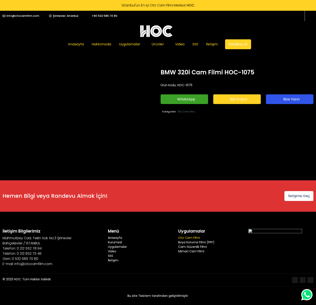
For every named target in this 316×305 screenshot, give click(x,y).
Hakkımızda (101, 44)
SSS (195, 44)
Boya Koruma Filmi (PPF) (196, 242)
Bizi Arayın (238, 99)
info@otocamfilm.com (22, 16)
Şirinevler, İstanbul (65, 16)
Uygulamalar (129, 44)
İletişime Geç (299, 195)
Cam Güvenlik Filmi (192, 247)
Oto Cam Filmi (189, 238)
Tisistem (144, 296)
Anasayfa (76, 44)
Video (180, 44)
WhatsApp (185, 99)
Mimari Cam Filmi (191, 251)
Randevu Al (238, 44)
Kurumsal (115, 242)
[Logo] (156, 31)
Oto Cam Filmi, (186, 111)
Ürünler (158, 44)
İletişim (212, 44)
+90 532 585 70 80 (104, 16)
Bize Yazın (291, 99)
